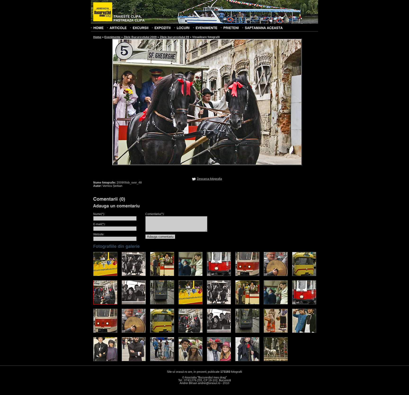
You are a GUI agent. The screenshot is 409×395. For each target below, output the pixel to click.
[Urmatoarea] (254, 102)
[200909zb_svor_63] (219, 303)
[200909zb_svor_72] (247, 332)
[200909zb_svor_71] (219, 332)
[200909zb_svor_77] (162, 360)
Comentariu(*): (154, 214)
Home (97, 37)
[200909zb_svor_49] (134, 303)
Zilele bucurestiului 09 (174, 37)
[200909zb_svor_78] (190, 360)
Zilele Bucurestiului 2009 (140, 37)
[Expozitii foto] (162, 28)
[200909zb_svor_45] (247, 275)
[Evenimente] (206, 28)
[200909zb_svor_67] (105, 332)
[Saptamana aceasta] (264, 28)
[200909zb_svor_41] (134, 275)
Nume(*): (99, 214)
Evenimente (112, 37)
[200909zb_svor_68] (134, 332)
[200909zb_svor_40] (105, 275)
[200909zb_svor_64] (247, 303)
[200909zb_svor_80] (247, 360)
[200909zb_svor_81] (276, 360)
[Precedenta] (159, 102)
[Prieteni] (231, 28)
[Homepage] (102, 12)
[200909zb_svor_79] (219, 360)
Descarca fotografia (209, 178)
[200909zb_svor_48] (105, 303)
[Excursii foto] (140, 28)
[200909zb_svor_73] (276, 332)
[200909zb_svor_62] (190, 303)
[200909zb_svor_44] (219, 275)
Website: (98, 234)
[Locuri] (183, 28)
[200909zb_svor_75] (105, 360)
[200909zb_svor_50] (162, 303)
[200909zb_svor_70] (190, 332)
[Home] (98, 28)
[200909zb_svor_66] (304, 303)
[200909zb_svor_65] (276, 303)
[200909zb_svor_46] (276, 275)
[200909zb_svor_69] (162, 332)
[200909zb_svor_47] (304, 275)
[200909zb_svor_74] (304, 332)
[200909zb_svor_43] (190, 275)
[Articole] (118, 28)
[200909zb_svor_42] (162, 275)
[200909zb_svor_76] (134, 360)
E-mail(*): (99, 224)
